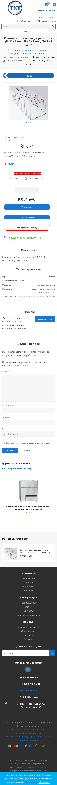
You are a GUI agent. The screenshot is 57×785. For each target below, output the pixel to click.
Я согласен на (27, 443)
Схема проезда (48, 21)
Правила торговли (28, 739)
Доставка (28, 634)
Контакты (28, 610)
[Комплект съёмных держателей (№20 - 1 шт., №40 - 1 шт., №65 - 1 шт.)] (28, 103)
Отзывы (28, 590)
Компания (28, 573)
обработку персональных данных (33, 443)
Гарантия (28, 639)
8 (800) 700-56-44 (45, 10)
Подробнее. (31, 781)
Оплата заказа (28, 630)
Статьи (28, 606)
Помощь (28, 621)
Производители (28, 602)
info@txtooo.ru (27, 21)
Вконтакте (54, 4)
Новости (28, 582)
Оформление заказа (28, 626)
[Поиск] (53, 26)
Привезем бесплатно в (24, 237)
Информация (28, 597)
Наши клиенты (28, 586)
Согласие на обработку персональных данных (28, 736)
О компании (28, 578)
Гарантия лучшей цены (28, 614)
